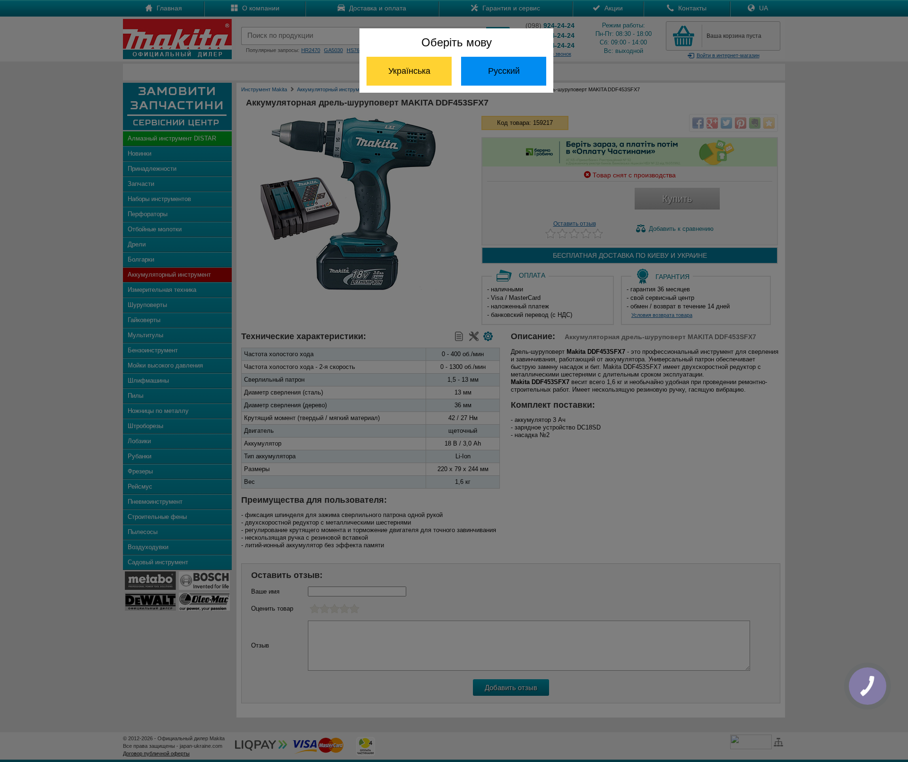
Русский (504, 71)
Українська (409, 71)
